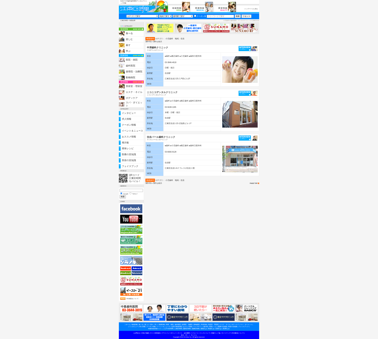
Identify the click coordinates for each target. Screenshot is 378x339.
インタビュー (129, 113)
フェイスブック (130, 166)
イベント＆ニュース (132, 130)
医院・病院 (132, 59)
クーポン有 (201, 16)
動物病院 (130, 77)
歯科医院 (130, 65)
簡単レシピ (128, 148)
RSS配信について (133, 298)
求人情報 (126, 119)
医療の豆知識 (129, 154)
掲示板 (125, 142)
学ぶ (128, 51)
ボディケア (132, 98)
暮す (128, 45)
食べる (129, 33)
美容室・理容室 (134, 86)
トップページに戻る (251, 9)
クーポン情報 (129, 125)
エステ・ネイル (134, 92)
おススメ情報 (129, 136)
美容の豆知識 (129, 160)
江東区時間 (124, 20)
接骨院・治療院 (134, 71)
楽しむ (129, 39)
